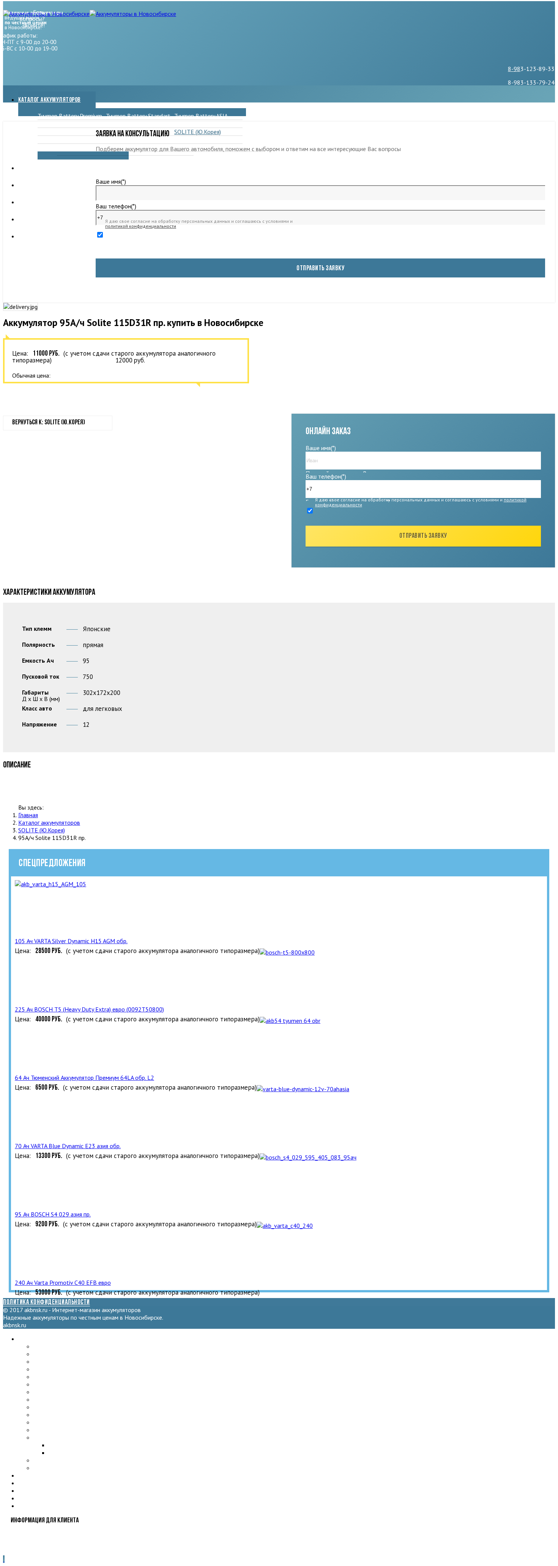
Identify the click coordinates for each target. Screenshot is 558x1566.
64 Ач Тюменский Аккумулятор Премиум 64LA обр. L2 (84, 1077)
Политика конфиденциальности (46, 1302)
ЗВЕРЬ (46, 124)
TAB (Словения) (53, 1399)
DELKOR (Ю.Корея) (130, 124)
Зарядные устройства (47, 168)
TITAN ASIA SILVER (57, 1467)
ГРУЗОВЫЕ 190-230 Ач (63, 1460)
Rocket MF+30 (125, 139)
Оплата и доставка (42, 202)
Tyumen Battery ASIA (201, 116)
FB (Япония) (53, 147)
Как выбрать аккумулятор (52, 236)
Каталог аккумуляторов (49, 100)
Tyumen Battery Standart (138, 116)
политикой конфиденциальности (140, 226)
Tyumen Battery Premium (70, 116)
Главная (28, 815)
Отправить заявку (320, 268)
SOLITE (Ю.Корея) (197, 131)
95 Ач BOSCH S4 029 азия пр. (53, 1214)
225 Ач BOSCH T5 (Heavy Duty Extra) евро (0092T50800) (89, 1009)
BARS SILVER (191, 124)
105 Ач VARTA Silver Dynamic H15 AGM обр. (71, 941)
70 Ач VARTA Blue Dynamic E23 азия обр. (68, 1146)
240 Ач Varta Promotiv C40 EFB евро (63, 1282)
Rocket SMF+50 (194, 139)
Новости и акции (39, 185)
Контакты (31, 219)
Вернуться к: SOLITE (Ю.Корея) (48, 422)
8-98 (514, 68)
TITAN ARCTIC (56, 131)
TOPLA (47, 139)
